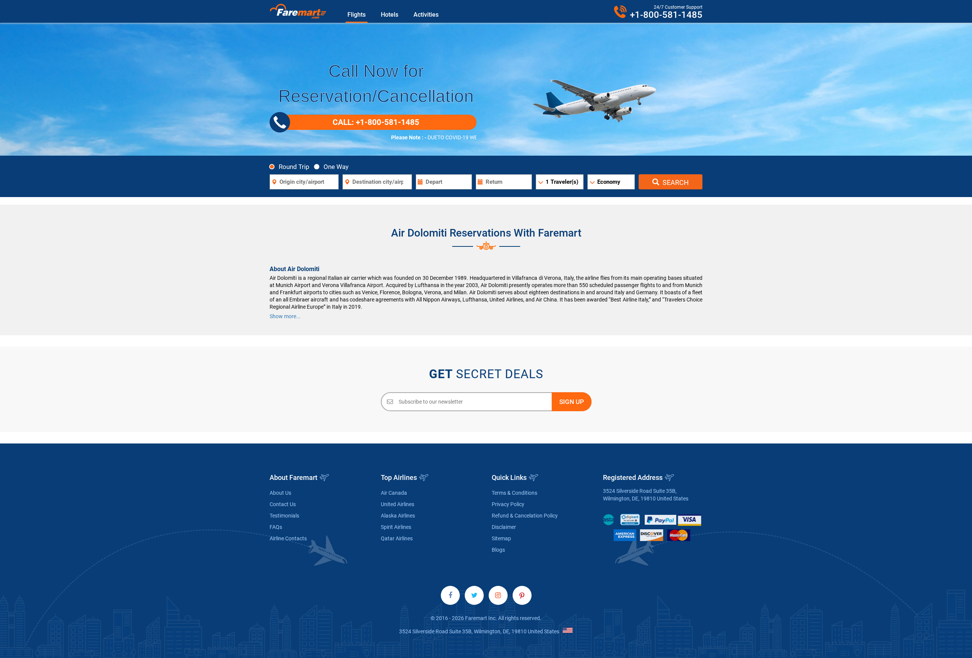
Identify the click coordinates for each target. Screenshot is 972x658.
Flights (356, 14)
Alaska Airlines (398, 516)
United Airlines (397, 504)
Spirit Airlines (396, 527)
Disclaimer (504, 527)
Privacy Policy (508, 504)
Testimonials (284, 516)
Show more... (285, 316)
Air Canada (394, 493)
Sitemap (501, 538)
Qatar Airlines (397, 538)
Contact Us (283, 504)
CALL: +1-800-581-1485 (376, 122)
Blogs (498, 550)
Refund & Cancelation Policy (525, 516)
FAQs (276, 527)
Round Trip (294, 166)
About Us (280, 493)
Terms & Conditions (514, 493)
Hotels (389, 14)
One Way (336, 166)
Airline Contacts (288, 538)
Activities (426, 14)
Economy (608, 181)
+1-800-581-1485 (666, 15)
